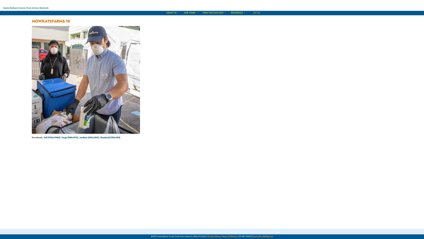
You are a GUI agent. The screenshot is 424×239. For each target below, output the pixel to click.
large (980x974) (70, 137)
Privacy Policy (214, 236)
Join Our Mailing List (263, 236)
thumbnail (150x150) (110, 137)
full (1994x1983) (52, 137)
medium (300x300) (89, 137)
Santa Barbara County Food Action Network (26, 8)
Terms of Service (229, 236)
